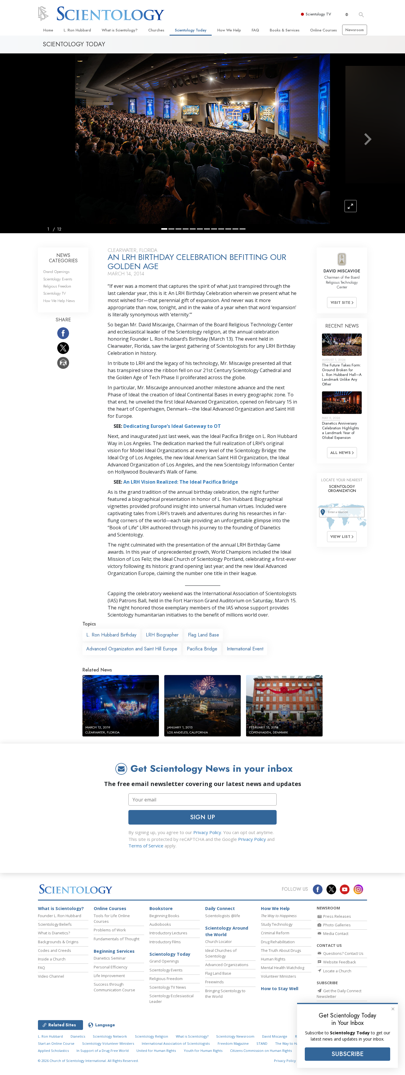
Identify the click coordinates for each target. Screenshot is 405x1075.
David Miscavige (274, 1036)
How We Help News (59, 301)
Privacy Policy (207, 832)
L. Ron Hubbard (77, 30)
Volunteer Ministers (278, 976)
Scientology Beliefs (55, 924)
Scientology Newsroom (235, 1036)
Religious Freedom (57, 286)
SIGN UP (202, 817)
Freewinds (214, 982)
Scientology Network (110, 1036)
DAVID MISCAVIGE (341, 271)
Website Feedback (339, 962)
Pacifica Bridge (202, 648)
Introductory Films (165, 941)
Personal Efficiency (110, 967)
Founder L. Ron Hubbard (59, 915)
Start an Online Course (56, 1043)
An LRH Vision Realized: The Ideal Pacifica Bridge (180, 482)
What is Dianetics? (54, 933)
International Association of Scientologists (176, 1043)
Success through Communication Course (114, 987)
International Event (245, 648)
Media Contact (335, 933)
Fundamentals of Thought (116, 938)
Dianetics (78, 1036)
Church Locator (218, 941)
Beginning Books (164, 915)
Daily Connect (220, 908)
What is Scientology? (120, 30)
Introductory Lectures (168, 933)
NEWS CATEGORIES (63, 258)
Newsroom (354, 30)
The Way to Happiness (292, 1043)
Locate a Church (336, 971)
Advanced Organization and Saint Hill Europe (131, 648)
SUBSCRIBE (347, 1053)
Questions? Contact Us (342, 953)
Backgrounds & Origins (58, 941)
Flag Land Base (203, 634)
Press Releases (336, 916)
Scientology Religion (151, 1036)
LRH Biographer (162, 634)
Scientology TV (318, 14)
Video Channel (51, 976)
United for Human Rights (156, 1050)
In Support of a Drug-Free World (102, 1050)
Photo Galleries (336, 925)
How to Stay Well (279, 988)
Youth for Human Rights (203, 1050)
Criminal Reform (275, 933)
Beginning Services (114, 951)
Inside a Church (52, 959)
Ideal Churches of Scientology (221, 953)
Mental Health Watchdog (282, 967)
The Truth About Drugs (281, 950)
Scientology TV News (167, 987)
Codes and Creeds (54, 950)
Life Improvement (109, 975)
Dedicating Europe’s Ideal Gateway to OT (172, 426)
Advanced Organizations (226, 964)
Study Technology (276, 924)
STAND (261, 1043)
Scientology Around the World (226, 931)
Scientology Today (190, 30)
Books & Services (284, 30)
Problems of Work (110, 930)
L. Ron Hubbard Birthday (111, 634)
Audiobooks (160, 924)
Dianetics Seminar (110, 958)
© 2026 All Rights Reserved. (88, 1060)
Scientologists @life (222, 915)
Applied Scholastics (53, 1050)
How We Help (229, 30)
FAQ (255, 30)
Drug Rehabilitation (278, 941)
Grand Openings (56, 271)
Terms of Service (145, 846)
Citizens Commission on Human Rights (261, 1050)
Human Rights (273, 959)
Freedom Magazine (233, 1043)
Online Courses (323, 30)
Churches (156, 30)
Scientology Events (57, 279)
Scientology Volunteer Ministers (108, 1043)
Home (48, 30)
